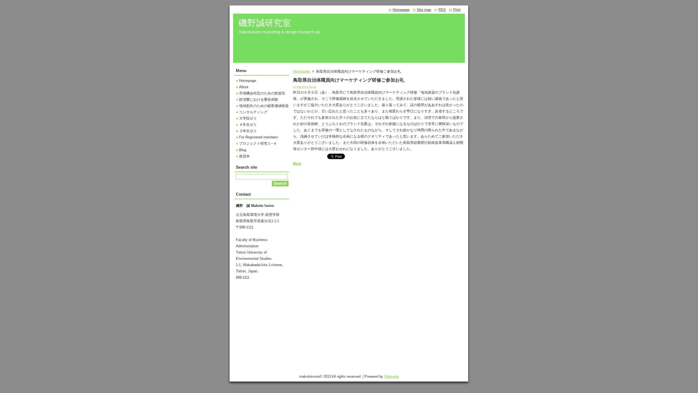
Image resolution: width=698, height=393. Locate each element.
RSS (442, 10)
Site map (424, 10)
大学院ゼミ (248, 118)
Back (297, 164)
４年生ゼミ (248, 125)
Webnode (391, 376)
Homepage (301, 71)
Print (457, 10)
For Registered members (258, 137)
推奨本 (244, 156)
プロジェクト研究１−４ (258, 143)
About (243, 87)
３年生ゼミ (248, 131)
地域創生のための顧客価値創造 (264, 106)
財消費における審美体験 (258, 99)
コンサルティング (253, 112)
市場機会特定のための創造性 (262, 93)
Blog (242, 150)
